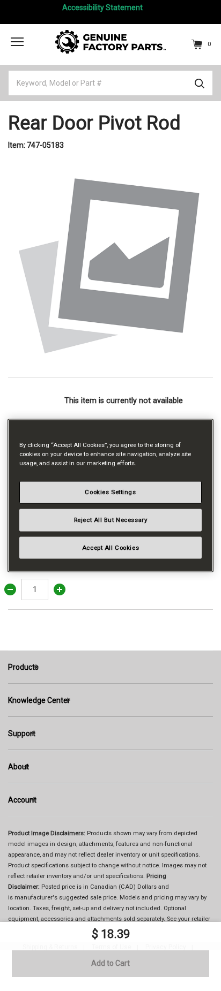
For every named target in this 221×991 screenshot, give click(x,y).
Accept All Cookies (110, 547)
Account (22, 800)
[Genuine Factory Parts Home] (110, 41)
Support (21, 733)
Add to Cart (110, 963)
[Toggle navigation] (17, 41)
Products (23, 667)
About (18, 766)
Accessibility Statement (102, 7)
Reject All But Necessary (111, 519)
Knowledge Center (39, 700)
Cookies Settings (110, 491)
